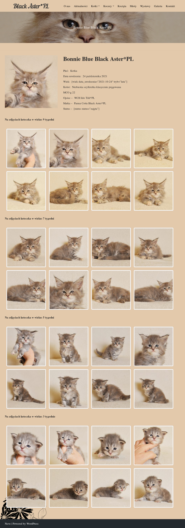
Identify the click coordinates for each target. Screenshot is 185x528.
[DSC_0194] (153, 148)
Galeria (158, 6)
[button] (99, 6)
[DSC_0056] (153, 445)
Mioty (133, 6)
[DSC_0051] (111, 445)
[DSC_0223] (153, 191)
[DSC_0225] (26, 389)
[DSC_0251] (153, 290)
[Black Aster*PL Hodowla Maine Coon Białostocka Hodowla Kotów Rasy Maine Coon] (31, 5)
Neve (8, 523)
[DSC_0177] (26, 148)
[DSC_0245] (111, 389)
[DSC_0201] (26, 191)
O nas (67, 6)
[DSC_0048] (26, 445)
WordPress (32, 523)
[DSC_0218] (111, 247)
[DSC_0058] (26, 488)
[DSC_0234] (26, 290)
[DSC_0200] (26, 346)
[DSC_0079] (153, 488)
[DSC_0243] (111, 290)
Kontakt (170, 6)
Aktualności (80, 6)
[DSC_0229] (153, 247)
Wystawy (145, 6)
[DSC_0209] (69, 191)
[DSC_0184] (111, 148)
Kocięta (122, 6)
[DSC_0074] (111, 488)
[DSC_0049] (69, 445)
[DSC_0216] (111, 346)
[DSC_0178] (69, 148)
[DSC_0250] (153, 389)
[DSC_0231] (69, 389)
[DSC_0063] (69, 488)
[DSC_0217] (111, 191)
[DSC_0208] (26, 247)
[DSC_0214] (69, 247)
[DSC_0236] (69, 290)
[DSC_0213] (69, 346)
